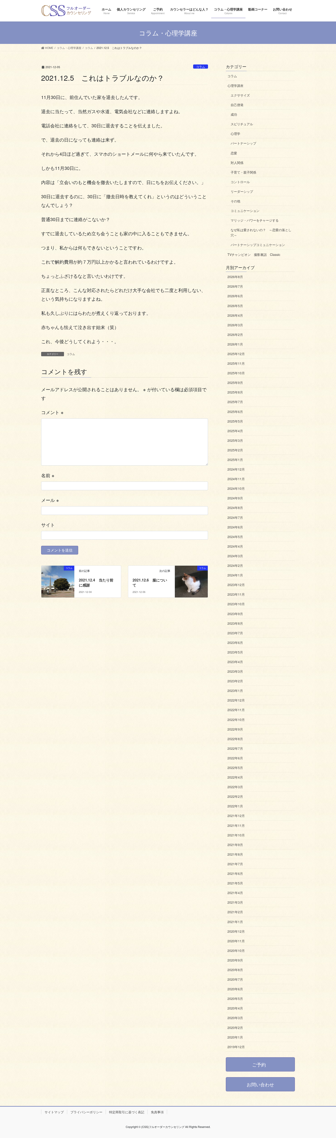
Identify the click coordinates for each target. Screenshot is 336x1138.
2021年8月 (235, 854)
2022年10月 (236, 719)
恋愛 (234, 153)
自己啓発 (237, 104)
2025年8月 (235, 392)
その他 (235, 201)
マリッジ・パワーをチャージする (255, 220)
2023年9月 (235, 613)
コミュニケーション (245, 210)
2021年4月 (235, 892)
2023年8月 (235, 623)
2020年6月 (235, 989)
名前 (47, 475)
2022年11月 (236, 709)
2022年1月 (235, 806)
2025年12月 (236, 353)
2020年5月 (235, 998)
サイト (48, 524)
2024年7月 (235, 517)
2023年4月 (235, 661)
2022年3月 (235, 787)
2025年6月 (235, 411)
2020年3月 (235, 1017)
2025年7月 (235, 401)
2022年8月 (235, 738)
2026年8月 (235, 276)
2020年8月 (235, 969)
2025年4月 (235, 430)
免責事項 (157, 1112)
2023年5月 (235, 652)
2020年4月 (235, 1008)
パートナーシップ (243, 143)
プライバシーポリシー (86, 1112)
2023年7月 (235, 633)
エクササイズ (240, 95)
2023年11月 (236, 594)
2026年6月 (235, 296)
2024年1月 (235, 575)
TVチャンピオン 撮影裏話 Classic (253, 254)
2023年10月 (236, 604)
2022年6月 (235, 758)
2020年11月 (236, 941)
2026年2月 (235, 334)
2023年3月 (235, 671)
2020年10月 (236, 950)
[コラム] (57, 577)
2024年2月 (235, 565)
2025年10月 (236, 373)
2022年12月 (236, 700)
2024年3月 (235, 556)
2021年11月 (236, 825)
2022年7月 (235, 748)
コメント (52, 412)
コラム (200, 66)
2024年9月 (235, 498)
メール (50, 500)
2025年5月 (235, 421)
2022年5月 (235, 767)
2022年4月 (235, 777)
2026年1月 (235, 344)
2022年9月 (235, 729)
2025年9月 (235, 382)
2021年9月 (235, 844)
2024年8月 (235, 507)
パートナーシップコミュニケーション (258, 244)
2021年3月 (235, 902)
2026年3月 (235, 325)
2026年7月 (235, 286)
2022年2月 (235, 796)
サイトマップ (54, 1112)
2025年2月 (235, 450)
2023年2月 (235, 681)
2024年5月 (235, 536)
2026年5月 (235, 305)
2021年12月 (236, 815)
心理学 (235, 133)
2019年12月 (236, 1046)
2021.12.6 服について (150, 582)
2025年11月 (236, 363)
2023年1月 (235, 690)
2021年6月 (235, 873)
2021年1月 (235, 921)
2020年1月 (235, 1037)
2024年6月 (235, 527)
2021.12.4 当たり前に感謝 (96, 582)
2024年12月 (236, 469)
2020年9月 (235, 960)
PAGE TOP (324, 1099)
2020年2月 (235, 1027)
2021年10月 (236, 835)
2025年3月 (235, 440)
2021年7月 (235, 864)
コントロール (240, 181)
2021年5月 (235, 883)
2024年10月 (236, 488)
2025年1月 (235, 459)
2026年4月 (235, 315)
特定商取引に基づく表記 (126, 1112)
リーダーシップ (242, 191)
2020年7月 (235, 979)
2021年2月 (235, 912)
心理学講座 (235, 85)
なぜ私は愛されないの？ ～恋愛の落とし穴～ (261, 232)
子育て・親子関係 (243, 172)
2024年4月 (235, 546)
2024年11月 (236, 479)
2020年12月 (236, 931)
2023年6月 (235, 642)
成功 (234, 114)
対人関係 (237, 162)
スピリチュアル (242, 124)
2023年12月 (236, 584)
